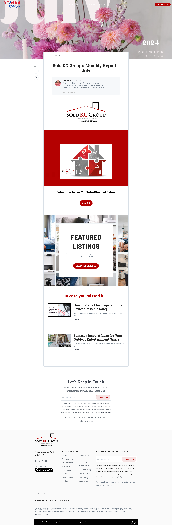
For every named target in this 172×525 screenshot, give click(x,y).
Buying (69, 4)
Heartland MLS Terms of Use (41, 514)
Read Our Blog (85, 469)
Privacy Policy (133, 494)
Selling (79, 4)
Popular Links (84, 473)
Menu (100, 4)
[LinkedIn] (42, 461)
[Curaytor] (44, 471)
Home (64, 455)
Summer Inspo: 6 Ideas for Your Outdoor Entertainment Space (98, 337)
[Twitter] (39, 461)
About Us (90, 4)
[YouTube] (46, 461)
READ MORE (77, 319)
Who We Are (66, 466)
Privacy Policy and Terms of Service (99, 412)
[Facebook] (36, 461)
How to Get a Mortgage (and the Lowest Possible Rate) (98, 307)
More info (107, 522)
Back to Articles (60, 55)
